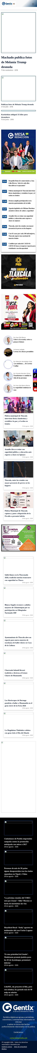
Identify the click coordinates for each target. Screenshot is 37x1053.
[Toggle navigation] (33, 4)
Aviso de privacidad (20, 1047)
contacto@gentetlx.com (18, 1038)
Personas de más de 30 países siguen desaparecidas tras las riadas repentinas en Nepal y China (18, 871)
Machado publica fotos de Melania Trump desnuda (16, 62)
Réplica (4, 1049)
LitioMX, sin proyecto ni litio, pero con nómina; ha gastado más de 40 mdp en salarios (18, 989)
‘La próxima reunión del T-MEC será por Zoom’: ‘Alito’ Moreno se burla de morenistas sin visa (18, 901)
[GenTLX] (18, 1012)
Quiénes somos (7, 1047)
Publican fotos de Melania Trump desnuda (17, 104)
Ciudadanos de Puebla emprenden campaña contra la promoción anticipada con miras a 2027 (18, 841)
